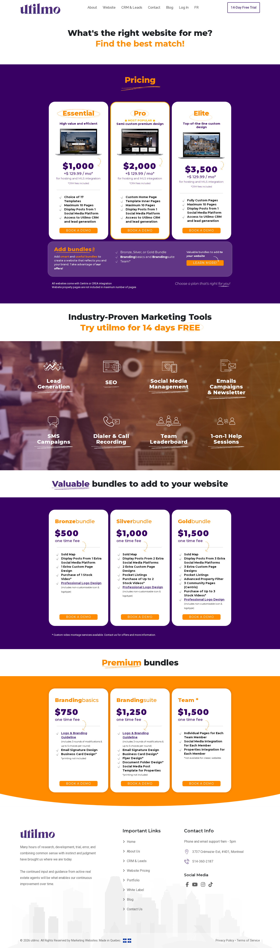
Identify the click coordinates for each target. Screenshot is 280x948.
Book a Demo (78, 230)
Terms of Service (248, 940)
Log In (184, 7)
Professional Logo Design (81, 583)
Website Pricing (138, 871)
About (92, 7)
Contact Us (134, 909)
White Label (135, 890)
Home (131, 842)
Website (109, 7)
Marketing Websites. (85, 940)
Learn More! (205, 263)
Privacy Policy (225, 940)
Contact (154, 7)
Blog (169, 7)
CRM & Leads (131, 7)
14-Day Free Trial (243, 7)
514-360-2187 (202, 861)
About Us (133, 851)
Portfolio (133, 880)
